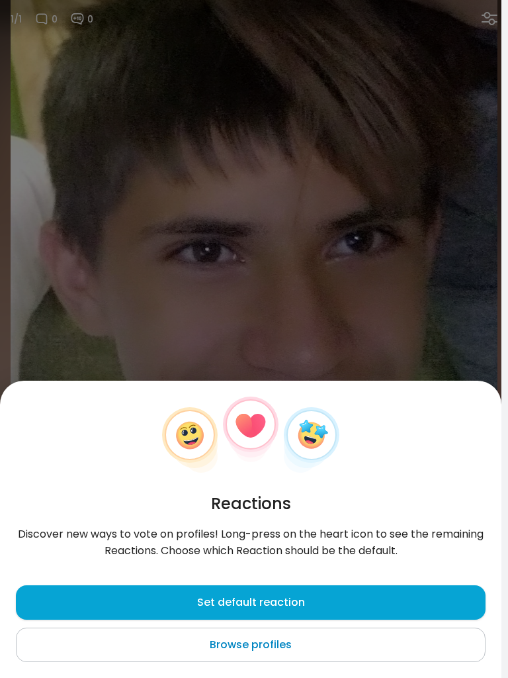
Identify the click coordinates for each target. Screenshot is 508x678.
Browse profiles (251, 644)
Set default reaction (251, 602)
